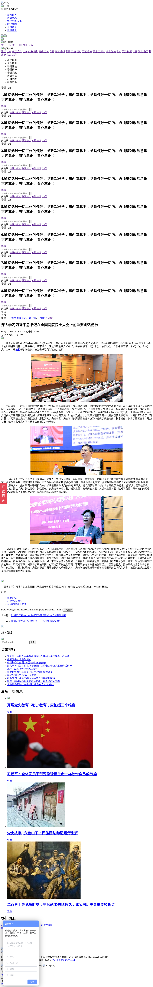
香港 (62, 51)
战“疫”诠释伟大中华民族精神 (22, 669)
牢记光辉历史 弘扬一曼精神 (21, 675)
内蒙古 (7, 54)
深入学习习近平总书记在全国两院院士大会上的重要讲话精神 (39, 665)
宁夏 (52, 51)
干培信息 (31, 318)
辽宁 (19, 51)
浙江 (14, 45)
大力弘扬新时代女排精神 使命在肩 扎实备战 (30, 684)
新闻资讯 (21, 318)
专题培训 (36, 112)
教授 (18, 349)
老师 (44, 112)
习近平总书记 (14, 601)
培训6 (13, 252)
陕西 (129, 51)
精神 (18, 112)
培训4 (13, 196)
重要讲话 (12, 597)
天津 (124, 51)
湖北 (108, 51)
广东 (30, 51)
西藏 (84, 51)
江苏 (57, 51)
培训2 (13, 140)
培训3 (13, 168)
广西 (135, 51)
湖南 (113, 51)
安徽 (73, 51)
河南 (102, 51)
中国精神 (42, 318)
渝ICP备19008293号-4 (63, 960)
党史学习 (48, 925)
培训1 (13, 112)
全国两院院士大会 (16, 604)
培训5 (13, 224)
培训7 (13, 280)
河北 (140, 51)
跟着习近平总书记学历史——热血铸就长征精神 (36, 621)
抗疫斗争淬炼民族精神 (19, 659)
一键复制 (68, 610)
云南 (30, 45)
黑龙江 (96, 51)
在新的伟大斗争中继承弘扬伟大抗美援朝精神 (31, 678)
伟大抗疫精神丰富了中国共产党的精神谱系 (30, 672)
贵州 (25, 45)
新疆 (68, 51)
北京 (119, 51)
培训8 (13, 308)
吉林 (89, 51)
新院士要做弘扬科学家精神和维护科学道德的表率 (33, 681)
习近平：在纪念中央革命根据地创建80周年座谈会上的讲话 (38, 656)
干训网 (12, 318)
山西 (145, 51)
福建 (78, 51)
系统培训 (26, 112)
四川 (19, 45)
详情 (3, 106)
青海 (14, 54)
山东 (25, 51)
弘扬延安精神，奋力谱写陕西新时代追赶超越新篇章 (38, 615)
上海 (9, 45)
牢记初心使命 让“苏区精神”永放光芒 (26, 662)
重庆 (3, 45)
